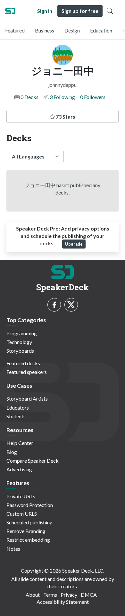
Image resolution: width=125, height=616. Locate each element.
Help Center (19, 443)
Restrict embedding (28, 540)
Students (16, 416)
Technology (19, 342)
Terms (50, 595)
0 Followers (92, 97)
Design (72, 30)
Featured (15, 30)
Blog (11, 452)
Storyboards (20, 351)
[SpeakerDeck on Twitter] (71, 305)
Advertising (19, 469)
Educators (17, 407)
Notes (13, 549)
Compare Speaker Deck (32, 460)
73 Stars (65, 116)
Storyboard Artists (27, 398)
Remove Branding (26, 531)
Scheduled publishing (29, 522)
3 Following (62, 97)
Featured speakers (26, 372)
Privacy (69, 595)
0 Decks (29, 97)
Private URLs (20, 496)
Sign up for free (80, 11)
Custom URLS (21, 514)
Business (44, 30)
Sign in (44, 11)
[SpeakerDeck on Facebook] (54, 305)
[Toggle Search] (110, 11)
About (33, 595)
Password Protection (29, 505)
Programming (21, 333)
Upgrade (74, 244)
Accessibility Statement (63, 602)
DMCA (89, 595)
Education (101, 30)
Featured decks (23, 363)
